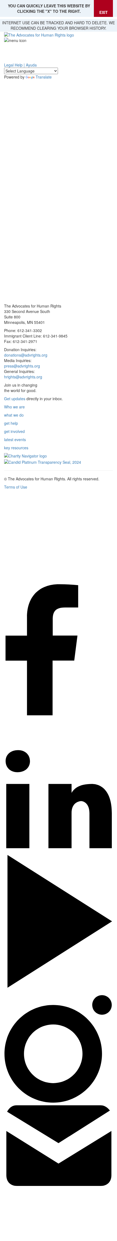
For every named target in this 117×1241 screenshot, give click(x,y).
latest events (15, 439)
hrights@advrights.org (23, 376)
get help (11, 423)
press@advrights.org (22, 366)
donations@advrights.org (25, 355)
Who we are (14, 406)
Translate (44, 77)
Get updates (14, 398)
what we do (14, 415)
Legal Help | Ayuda (20, 65)
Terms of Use (15, 487)
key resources (16, 447)
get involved (14, 431)
